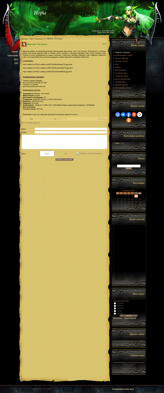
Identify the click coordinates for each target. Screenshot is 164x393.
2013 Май (118, 267)
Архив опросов (130, 318)
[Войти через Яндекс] (134, 114)
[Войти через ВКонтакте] (123, 114)
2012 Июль (119, 243)
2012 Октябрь (120, 250)
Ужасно (120, 313)
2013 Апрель (120, 265)
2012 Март (119, 233)
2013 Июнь (119, 269)
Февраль (38, 39)
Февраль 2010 (129, 190)
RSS (16, 63)
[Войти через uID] (117, 114)
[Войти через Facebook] (128, 114)
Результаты (118, 318)
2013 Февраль (120, 260)
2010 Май (118, 229)
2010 (31, 39)
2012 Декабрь (120, 255)
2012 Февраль (120, 231)
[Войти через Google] (139, 114)
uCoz (132, 389)
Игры (31, 119)
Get (55, 119)
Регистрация (13, 55)
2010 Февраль (120, 226)
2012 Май (118, 238)
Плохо (119, 311)
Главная (14, 51)
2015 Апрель (120, 277)
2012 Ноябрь (120, 253)
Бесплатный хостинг (120, 389)
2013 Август (119, 274)
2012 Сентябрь (121, 248)
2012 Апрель (120, 236)
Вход (16, 59)
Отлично (120, 303)
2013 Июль (119, 272)
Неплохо (120, 308)
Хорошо (120, 306)
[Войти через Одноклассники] (128, 120)
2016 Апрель (120, 279)
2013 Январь (120, 257)
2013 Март (119, 262)
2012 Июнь (119, 241)
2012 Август (119, 245)
